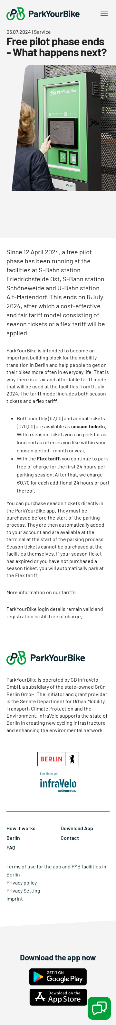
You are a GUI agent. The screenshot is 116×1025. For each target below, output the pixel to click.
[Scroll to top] (14, 1011)
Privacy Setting (23, 890)
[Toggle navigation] (104, 13)
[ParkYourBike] (43, 14)
